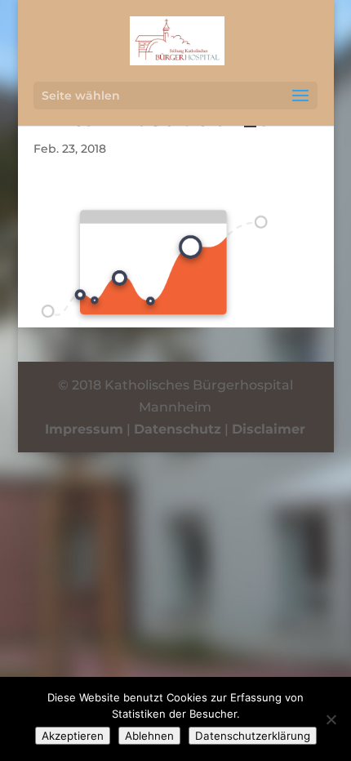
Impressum (84, 429)
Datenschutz (177, 429)
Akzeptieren (73, 735)
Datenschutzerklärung (252, 735)
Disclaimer (268, 429)
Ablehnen (149, 735)
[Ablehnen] (330, 719)
